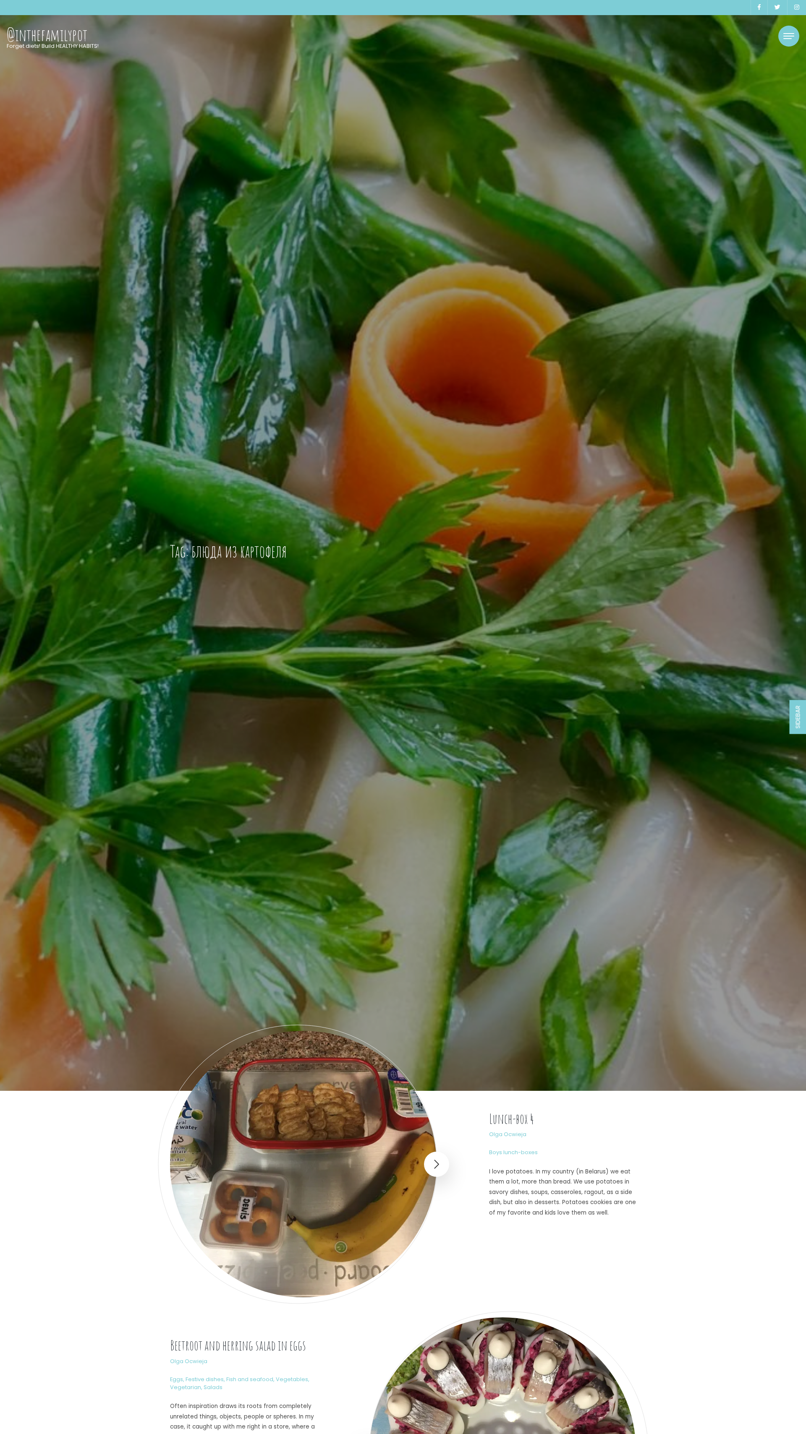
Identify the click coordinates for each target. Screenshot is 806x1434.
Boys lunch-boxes (513, 1152)
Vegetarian (185, 1387)
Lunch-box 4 (511, 1118)
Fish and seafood (249, 1379)
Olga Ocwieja (507, 1134)
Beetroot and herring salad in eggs (238, 1345)
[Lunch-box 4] (303, 1164)
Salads (213, 1387)
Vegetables (292, 1379)
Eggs (176, 1379)
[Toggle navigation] (788, 36)
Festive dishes (205, 1379)
